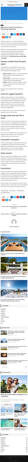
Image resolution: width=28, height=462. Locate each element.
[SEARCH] (25, 367)
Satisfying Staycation (5, 192)
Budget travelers (4, 190)
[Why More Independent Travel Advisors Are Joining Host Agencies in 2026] (4, 362)
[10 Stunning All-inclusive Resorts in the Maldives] (20, 423)
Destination (3, 309)
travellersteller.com (16, 457)
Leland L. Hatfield (14, 226)
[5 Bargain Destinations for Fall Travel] (7, 408)
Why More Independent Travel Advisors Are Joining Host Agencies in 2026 (17, 361)
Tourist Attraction (5, 317)
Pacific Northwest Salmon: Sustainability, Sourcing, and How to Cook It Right (17, 354)
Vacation (3, 321)
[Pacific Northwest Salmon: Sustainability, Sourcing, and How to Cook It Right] (4, 355)
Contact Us (11, 1)
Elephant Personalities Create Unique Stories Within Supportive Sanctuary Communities (16, 332)
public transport (20, 190)
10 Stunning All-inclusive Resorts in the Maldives (19, 429)
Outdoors (3, 313)
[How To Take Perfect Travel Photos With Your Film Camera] (20, 408)
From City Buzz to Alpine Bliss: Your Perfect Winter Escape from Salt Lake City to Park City (13, 300)
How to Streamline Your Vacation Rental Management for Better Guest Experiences (13, 277)
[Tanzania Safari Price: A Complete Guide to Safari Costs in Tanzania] (4, 348)
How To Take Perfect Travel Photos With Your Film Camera (20, 415)
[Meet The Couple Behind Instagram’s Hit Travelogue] (14, 384)
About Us (15, 1)
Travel (2, 25)
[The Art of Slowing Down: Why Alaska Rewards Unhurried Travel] (4, 341)
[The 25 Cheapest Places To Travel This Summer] (7, 423)
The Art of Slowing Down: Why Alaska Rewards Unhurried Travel (16, 340)
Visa (2, 323)
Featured (3, 311)
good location (12, 190)
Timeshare (3, 315)
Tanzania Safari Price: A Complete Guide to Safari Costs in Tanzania (17, 347)
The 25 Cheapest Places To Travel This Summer (7, 429)
